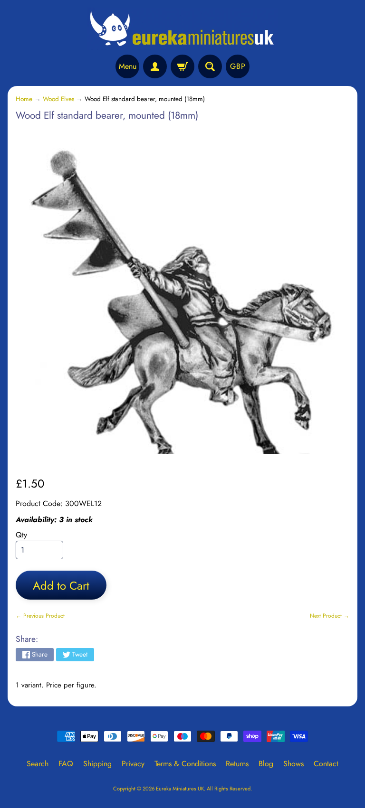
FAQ (65, 763)
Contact (326, 763)
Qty (21, 534)
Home (24, 98)
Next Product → (329, 615)
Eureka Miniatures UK (180, 788)
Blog (266, 763)
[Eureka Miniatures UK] (182, 29)
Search (37, 763)
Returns (237, 763)
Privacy (133, 763)
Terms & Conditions (185, 763)
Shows (293, 763)
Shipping (97, 763)
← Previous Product (40, 615)
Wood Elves (58, 98)
